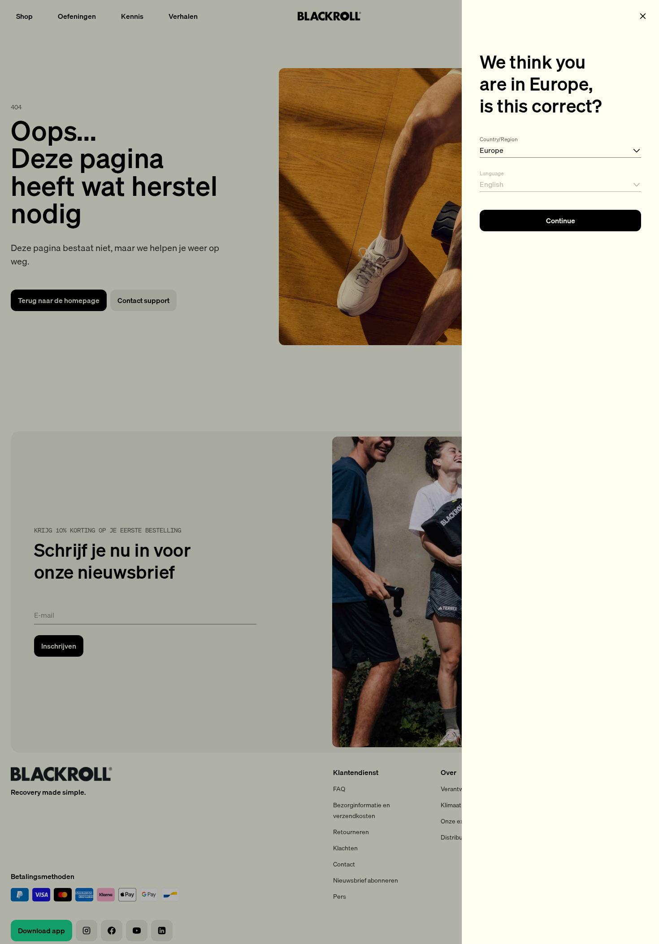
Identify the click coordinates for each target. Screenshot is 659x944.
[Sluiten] (643, 16)
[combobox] (560, 145)
